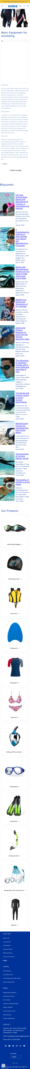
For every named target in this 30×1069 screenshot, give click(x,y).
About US (6, 938)
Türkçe (20, 1067)
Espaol (10, 1066)
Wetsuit (13, 925)
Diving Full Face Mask (13, 752)
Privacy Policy (7, 949)
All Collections (8, 974)
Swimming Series (9, 982)
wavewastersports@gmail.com (18, 1036)
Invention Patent (8, 996)
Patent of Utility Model (10, 1003)
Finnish (6, 1068)
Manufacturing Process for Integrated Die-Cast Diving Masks (22, 427)
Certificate (7, 945)
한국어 (27, 1066)
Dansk (19, 1066)
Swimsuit (14, 717)
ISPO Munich (7, 1015)
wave (17, 1063)
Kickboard (13, 648)
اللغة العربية (16, 1066)
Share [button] (5, 164)
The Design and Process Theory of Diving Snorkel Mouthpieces (22, 397)
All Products (7, 971)
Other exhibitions (9, 1018)
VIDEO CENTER (7, 1007)
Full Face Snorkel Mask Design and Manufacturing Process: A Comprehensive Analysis (22, 201)
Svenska (16, 1067)
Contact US (7, 942)
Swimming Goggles (14, 544)
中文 (13, 1066)
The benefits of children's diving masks (23, 482)
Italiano (3, 1068)
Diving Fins (14, 821)
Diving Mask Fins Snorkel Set (14, 890)
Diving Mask (14, 787)
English (14, 1057)
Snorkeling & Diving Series (12, 978)
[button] (2, 6)
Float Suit (13, 613)
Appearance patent (9, 992)
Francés (6, 1066)
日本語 (13, 1067)
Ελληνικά (23, 1067)
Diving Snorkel (14, 856)
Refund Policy (7, 953)
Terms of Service (9, 956)
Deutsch (23, 1066)
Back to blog (16, 170)
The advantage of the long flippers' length (22, 456)
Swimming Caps (13, 579)
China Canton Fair (9, 1011)
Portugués (9, 1067)
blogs (5, 960)
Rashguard (14, 683)
